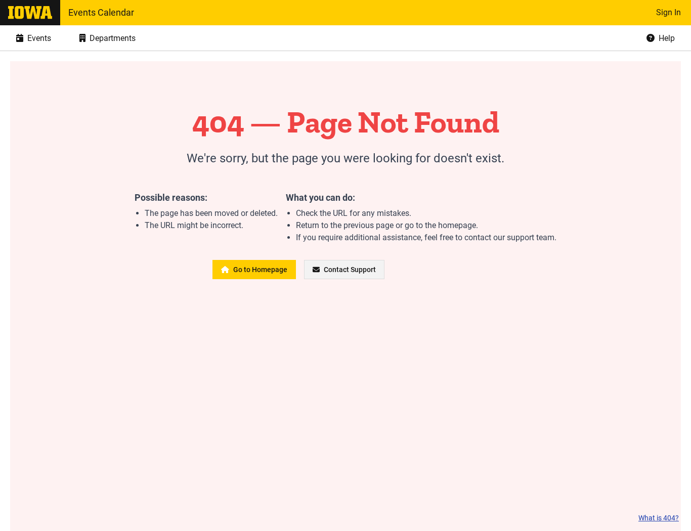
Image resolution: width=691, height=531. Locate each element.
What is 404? (658, 518)
